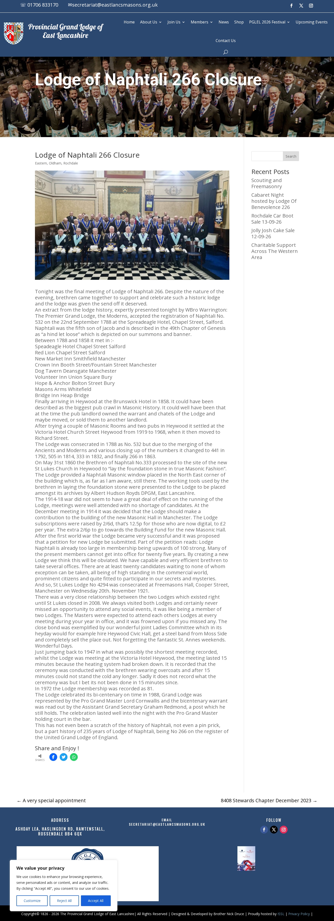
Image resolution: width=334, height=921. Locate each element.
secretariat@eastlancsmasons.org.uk (115, 4)
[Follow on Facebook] (291, 6)
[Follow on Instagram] (311, 6)
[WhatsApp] (74, 757)
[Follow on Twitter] (274, 830)
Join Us (173, 22)
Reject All (64, 900)
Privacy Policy (299, 913)
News (224, 22)
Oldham (55, 163)
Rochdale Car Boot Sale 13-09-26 (272, 218)
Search (291, 156)
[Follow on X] (301, 6)
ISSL (281, 913)
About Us (148, 22)
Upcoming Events (312, 22)
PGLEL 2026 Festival (267, 22)
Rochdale (70, 163)
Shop (239, 22)
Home (129, 22)
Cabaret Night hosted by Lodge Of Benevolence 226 (274, 201)
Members (199, 22)
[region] (63, 885)
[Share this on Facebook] (53, 757)
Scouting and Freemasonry (266, 183)
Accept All (95, 900)
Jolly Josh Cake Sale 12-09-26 (273, 233)
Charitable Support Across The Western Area (274, 251)
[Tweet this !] (63, 757)
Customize (32, 900)
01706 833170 (42, 4)
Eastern (41, 163)
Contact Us (226, 40)
